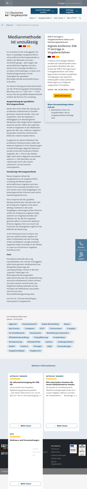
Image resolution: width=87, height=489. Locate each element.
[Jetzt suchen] (80, 18)
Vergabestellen (44, 18)
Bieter (32, 18)
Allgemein (13, 324)
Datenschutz (55, 452)
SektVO (12, 346)
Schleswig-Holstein (65, 342)
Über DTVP (71, 18)
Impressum (55, 449)
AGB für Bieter (56, 458)
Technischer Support (40, 452)
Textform (24, 346)
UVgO (49, 346)
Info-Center (58, 18)
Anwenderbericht (29, 324)
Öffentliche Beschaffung (19, 337)
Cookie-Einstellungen (58, 455)
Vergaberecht (35, 351)
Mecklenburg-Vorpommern (58, 333)
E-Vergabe (71, 328)
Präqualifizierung (41, 337)
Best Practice (14, 328)
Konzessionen (35, 333)
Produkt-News (59, 337)
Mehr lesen (26, 426)
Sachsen (49, 342)
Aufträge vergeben (70, 11)
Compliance (29, 328)
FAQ (34, 455)
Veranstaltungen (64, 346)
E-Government (56, 328)
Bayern (67, 324)
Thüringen (37, 346)
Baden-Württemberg (50, 324)
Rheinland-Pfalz (34, 342)
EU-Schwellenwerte (16, 333)
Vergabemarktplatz (16, 351)
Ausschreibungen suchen (43, 11)
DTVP (42, 328)
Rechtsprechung (15, 342)
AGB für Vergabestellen (56, 463)
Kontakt (35, 449)
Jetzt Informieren (62, 96)
